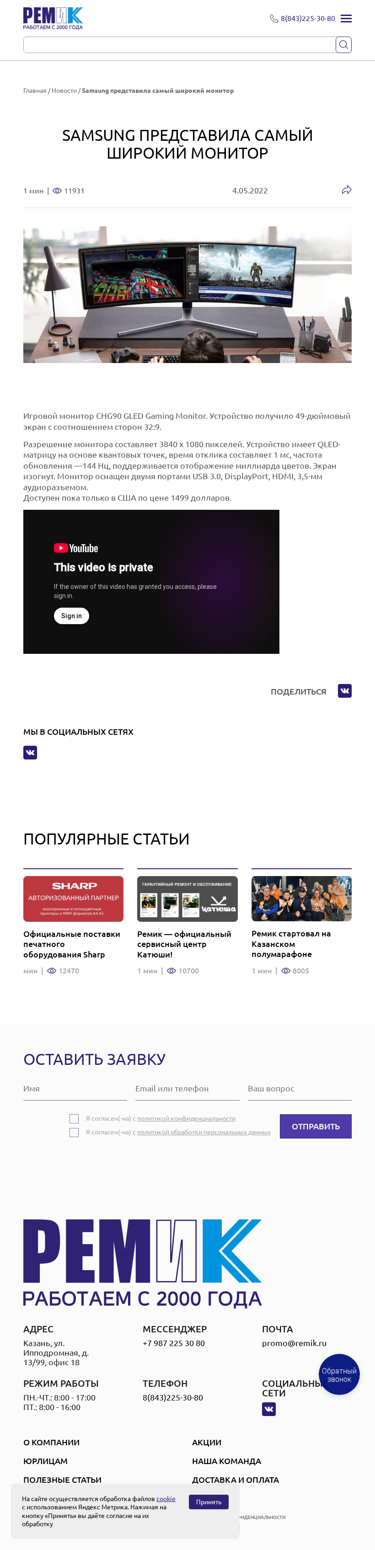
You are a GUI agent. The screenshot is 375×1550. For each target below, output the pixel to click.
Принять (208, 1502)
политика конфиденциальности (242, 1517)
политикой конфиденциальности (186, 1118)
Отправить (316, 1126)
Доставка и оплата (235, 1479)
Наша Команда (226, 1460)
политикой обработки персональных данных (204, 1132)
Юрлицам (45, 1460)
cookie (166, 1498)
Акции (206, 1442)
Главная (35, 90)
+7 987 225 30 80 (174, 1342)
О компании (51, 1442)
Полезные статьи (62, 1479)
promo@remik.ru (294, 1342)
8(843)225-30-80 (173, 1397)
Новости (64, 90)
